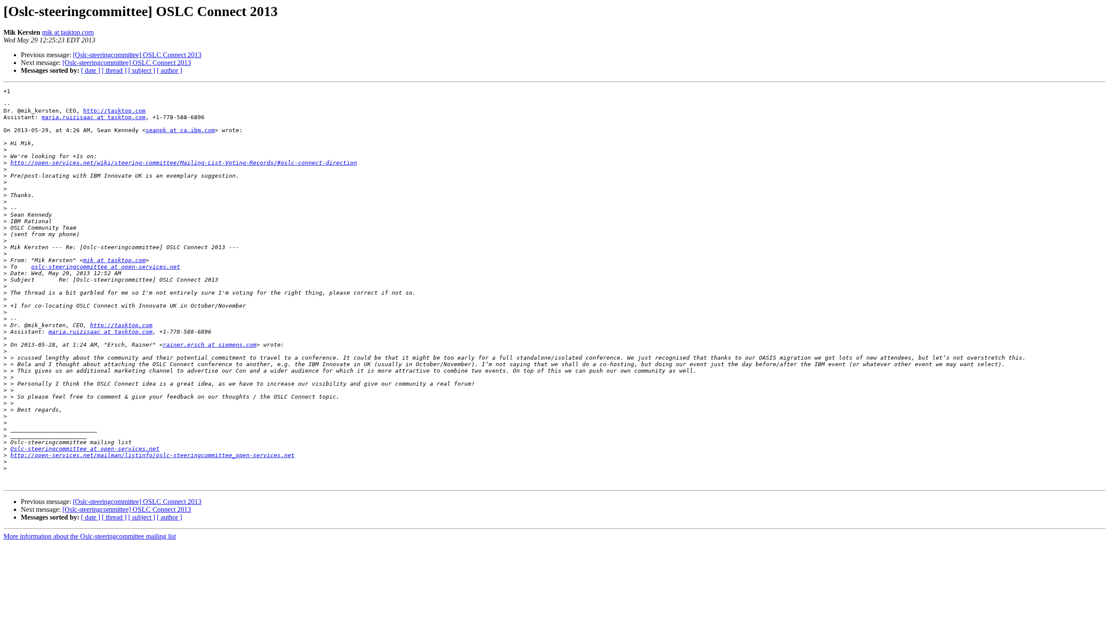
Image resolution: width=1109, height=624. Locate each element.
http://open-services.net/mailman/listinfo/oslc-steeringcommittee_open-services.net (152, 455)
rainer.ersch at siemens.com (209, 344)
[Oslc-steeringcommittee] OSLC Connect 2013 (137, 54)
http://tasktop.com (114, 110)
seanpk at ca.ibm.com (180, 130)
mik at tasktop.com (68, 32)
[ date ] (90, 70)
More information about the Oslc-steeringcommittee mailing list (89, 536)
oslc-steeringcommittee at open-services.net (105, 266)
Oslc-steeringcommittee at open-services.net (84, 448)
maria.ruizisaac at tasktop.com (94, 117)
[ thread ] (114, 70)
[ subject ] (141, 70)
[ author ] (169, 70)
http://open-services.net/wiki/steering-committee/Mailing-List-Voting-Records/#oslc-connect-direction (183, 162)
